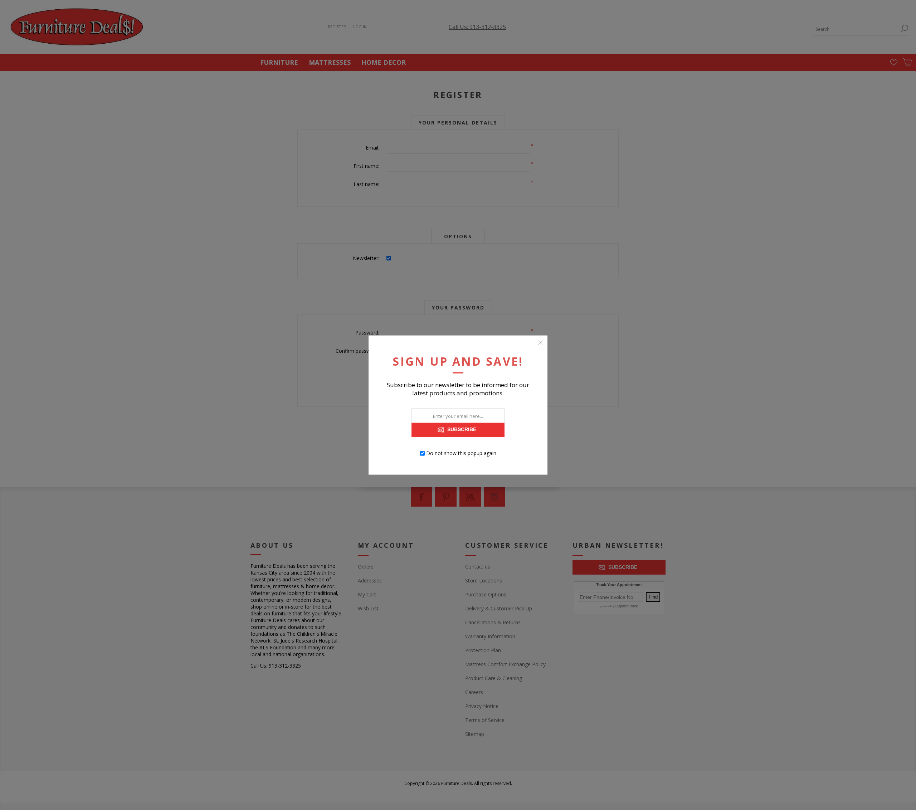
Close (540, 343)
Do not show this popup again (461, 453)
